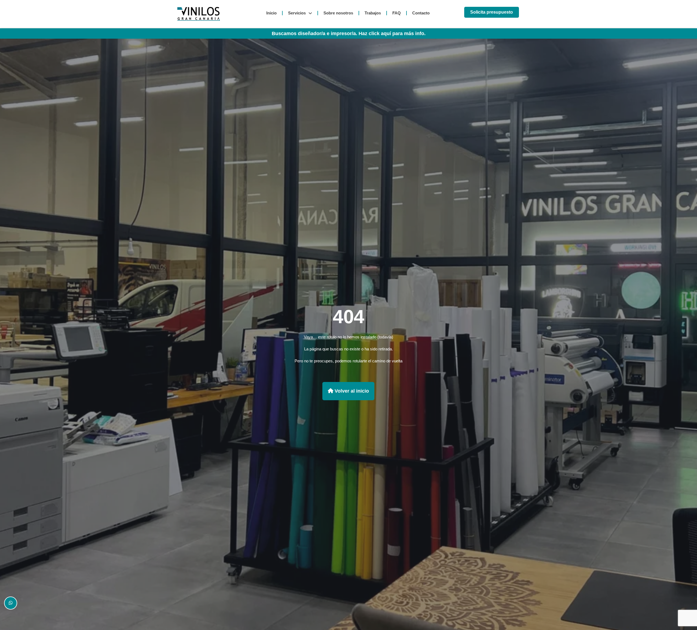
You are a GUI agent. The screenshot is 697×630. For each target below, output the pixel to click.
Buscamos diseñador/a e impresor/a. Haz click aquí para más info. (349, 33)
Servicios (297, 13)
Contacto (421, 13)
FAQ (396, 13)
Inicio (271, 13)
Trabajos (373, 13)
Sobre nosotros (338, 13)
